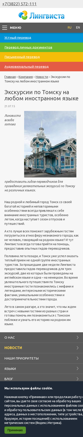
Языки (10, 369)
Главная (10, 77)
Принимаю (15, 430)
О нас (9, 337)
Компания (26, 77)
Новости (42, 77)
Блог (8, 379)
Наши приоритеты (21, 358)
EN (78, 27)
